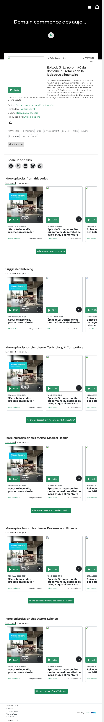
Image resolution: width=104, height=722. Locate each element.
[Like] (11, 122)
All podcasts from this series (51, 251)
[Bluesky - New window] (33, 166)
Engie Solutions (31, 117)
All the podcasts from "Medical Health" (51, 510)
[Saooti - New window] (96, 7)
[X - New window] (18, 166)
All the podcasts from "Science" (51, 691)
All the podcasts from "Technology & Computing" (51, 420)
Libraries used (12, 711)
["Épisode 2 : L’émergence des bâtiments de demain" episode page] (64, 312)
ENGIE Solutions (14, 238)
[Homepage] (11, 7)
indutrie (84, 131)
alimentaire (28, 131)
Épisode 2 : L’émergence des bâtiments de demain (64, 321)
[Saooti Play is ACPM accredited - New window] (94, 713)
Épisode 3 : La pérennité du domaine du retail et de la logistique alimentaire (64, 232)
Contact (9, 709)
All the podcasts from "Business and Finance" (51, 601)
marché (25, 136)
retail (34, 136)
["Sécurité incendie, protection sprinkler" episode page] (25, 222)
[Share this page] (91, 61)
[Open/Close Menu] (89, 7)
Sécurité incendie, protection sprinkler (21, 231)
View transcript (16, 144)
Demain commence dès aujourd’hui (35, 105)
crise (39, 131)
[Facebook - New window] (11, 166)
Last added (10, 183)
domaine (66, 131)
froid (75, 131)
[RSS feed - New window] (51, 35)
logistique (14, 136)
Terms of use (11, 714)
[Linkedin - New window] (25, 166)
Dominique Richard (27, 113)
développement (51, 131)
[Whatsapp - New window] (40, 166)
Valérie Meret (28, 109)
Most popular (23, 183)
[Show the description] (40, 219)
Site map (10, 717)
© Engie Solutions (35, 238)
